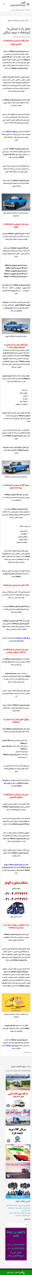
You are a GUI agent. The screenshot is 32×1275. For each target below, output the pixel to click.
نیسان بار (28, 37)
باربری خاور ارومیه (26, 1210)
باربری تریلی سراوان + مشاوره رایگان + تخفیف (19, 1213)
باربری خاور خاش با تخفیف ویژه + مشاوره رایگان (19, 1208)
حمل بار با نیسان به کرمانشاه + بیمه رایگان (16, 30)
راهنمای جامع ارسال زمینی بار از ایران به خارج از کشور (18, 1205)
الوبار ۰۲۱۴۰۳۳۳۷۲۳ (18, 4)
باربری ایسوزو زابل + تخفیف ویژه (22, 1215)
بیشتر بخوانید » (26, 1052)
